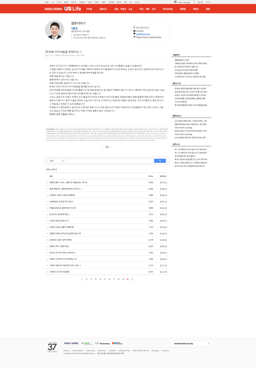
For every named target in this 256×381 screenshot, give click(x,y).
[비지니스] (191, 145)
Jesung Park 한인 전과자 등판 (186, 70)
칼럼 (208, 9)
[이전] (82, 279)
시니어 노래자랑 (181, 101)
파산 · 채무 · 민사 (148, 9)
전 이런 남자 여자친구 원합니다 (186, 66)
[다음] (132, 279)
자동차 (104, 2)
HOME (47, 2)
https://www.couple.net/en (148, 37)
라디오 (59, 2)
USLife (90, 2)
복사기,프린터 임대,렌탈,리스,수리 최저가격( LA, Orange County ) (191, 160)
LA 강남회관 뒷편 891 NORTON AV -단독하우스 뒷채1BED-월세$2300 (190, 138)
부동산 (97, 2)
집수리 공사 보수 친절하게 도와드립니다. (190, 166)
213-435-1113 (142, 27)
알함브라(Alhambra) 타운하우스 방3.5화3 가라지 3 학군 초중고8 (191, 125)
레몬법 (183, 9)
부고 (130, 2)
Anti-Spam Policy (124, 350)
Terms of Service (77, 350)
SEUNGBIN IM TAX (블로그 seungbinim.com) (185, 157)
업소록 (137, 2)
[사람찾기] (191, 55)
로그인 (208, 2)
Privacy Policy (90, 350)
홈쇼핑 (119, 2)
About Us (66, 350)
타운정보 (82, 2)
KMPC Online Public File (140, 350)
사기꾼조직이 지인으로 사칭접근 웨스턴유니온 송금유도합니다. (190, 78)
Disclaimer (112, 350)
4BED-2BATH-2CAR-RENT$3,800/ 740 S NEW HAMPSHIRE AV (191, 132)
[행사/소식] (191, 84)
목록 (107, 147)
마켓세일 (111, 2)
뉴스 (53, 2)
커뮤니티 (74, 2)
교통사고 (103, 9)
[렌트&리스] (191, 116)
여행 (125, 2)
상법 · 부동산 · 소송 (123, 9)
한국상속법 (168, 9)
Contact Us (165, 350)
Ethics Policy (102, 350)
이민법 (89, 9)
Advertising (155, 350)
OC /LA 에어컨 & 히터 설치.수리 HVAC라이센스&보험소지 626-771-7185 (191, 150)
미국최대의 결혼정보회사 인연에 (187, 73)
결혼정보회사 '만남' (182, 60)
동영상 (66, 2)
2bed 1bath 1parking (183, 127)
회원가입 (200, 2)
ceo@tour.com (143, 34)
